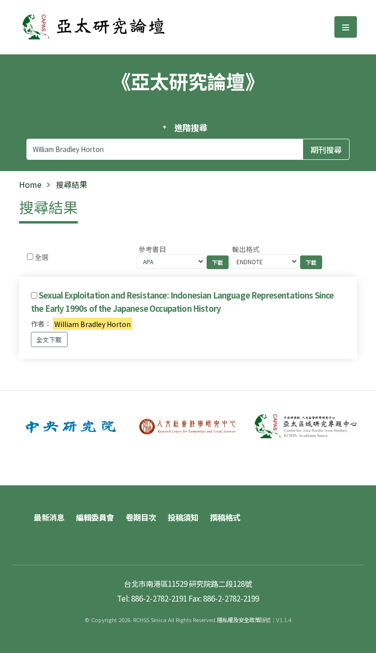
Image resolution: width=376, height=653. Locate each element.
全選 (41, 257)
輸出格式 (245, 249)
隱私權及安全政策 (238, 620)
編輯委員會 (95, 517)
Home (30, 184)
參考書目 (152, 249)
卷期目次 (141, 517)
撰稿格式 (225, 517)
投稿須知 (183, 517)
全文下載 (49, 339)
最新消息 (49, 517)
